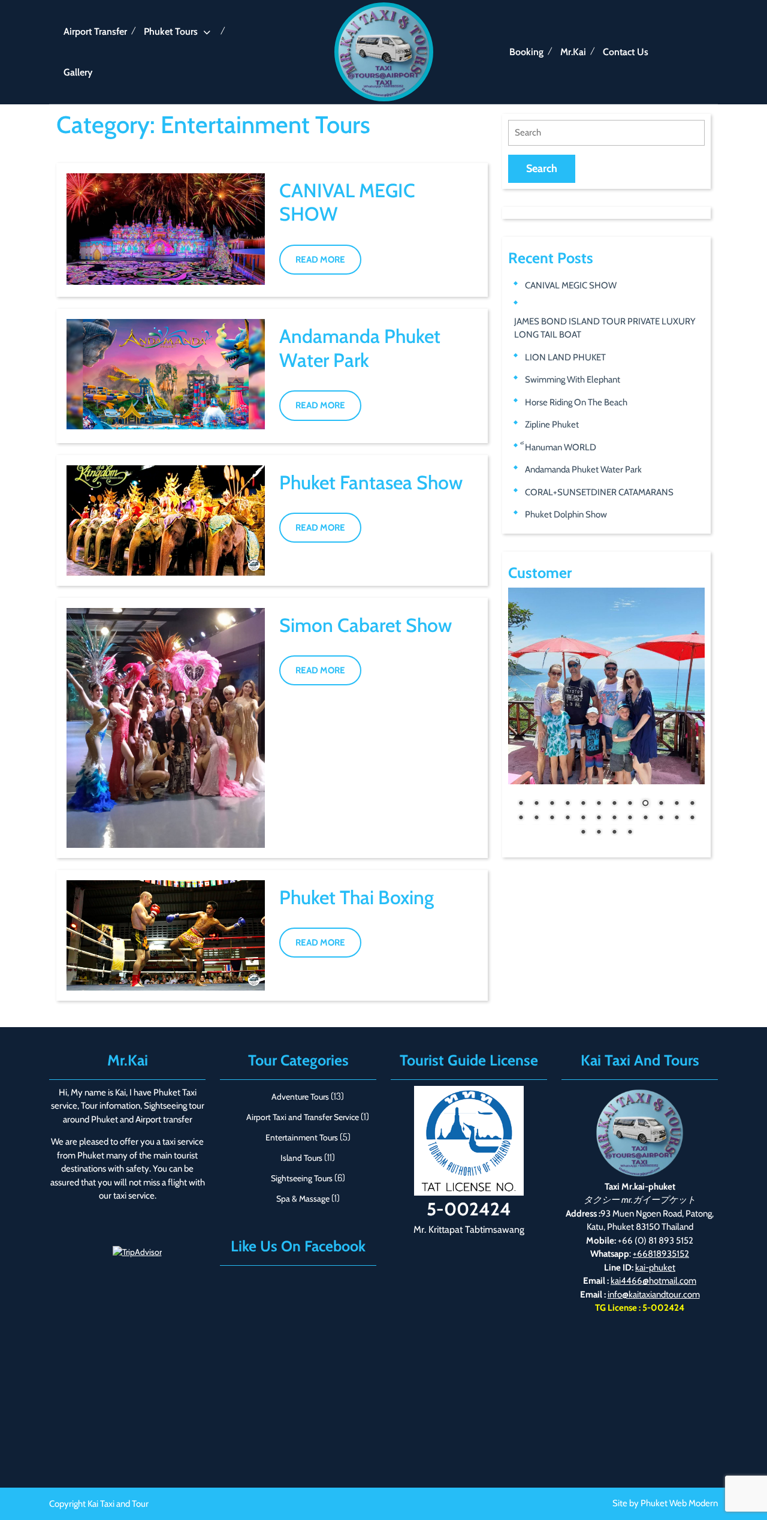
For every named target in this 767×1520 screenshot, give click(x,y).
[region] (606, 719)
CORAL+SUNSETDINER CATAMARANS (599, 492)
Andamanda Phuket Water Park (359, 347)
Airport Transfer (95, 31)
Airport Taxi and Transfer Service (302, 1117)
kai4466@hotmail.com (653, 1280)
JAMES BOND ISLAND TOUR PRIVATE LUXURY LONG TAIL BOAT (605, 328)
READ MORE (328, 264)
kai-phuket (655, 1267)
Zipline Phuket (552, 424)
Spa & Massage (303, 1198)
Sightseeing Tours (302, 1178)
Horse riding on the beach (576, 402)
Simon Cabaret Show (365, 625)
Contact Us (625, 52)
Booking (526, 52)
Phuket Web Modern (679, 1503)
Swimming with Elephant (572, 379)
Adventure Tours (300, 1096)
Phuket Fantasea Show (371, 482)
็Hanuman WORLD (560, 447)
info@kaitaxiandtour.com (654, 1294)
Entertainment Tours (301, 1137)
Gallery (78, 72)
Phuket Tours (171, 31)
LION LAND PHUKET (565, 357)
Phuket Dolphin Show (566, 514)
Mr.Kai (573, 52)
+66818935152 (661, 1253)
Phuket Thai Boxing (356, 897)
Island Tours (301, 1157)
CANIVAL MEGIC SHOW (571, 285)
